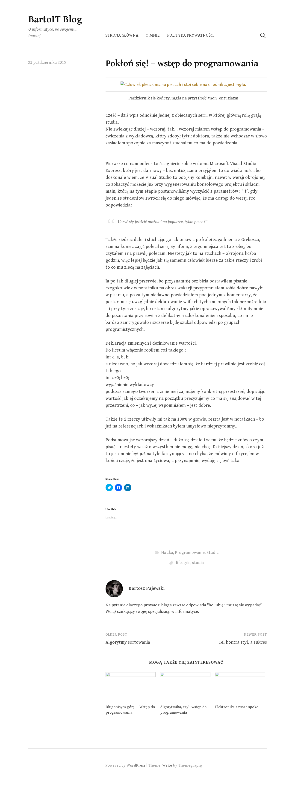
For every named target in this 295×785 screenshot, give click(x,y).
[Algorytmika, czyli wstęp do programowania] (185, 686)
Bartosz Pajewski (147, 588)
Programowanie (190, 552)
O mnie (153, 35)
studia (198, 562)
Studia (212, 552)
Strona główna (121, 35)
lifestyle (183, 562)
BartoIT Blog (55, 19)
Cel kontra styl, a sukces (242, 642)
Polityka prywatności (191, 35)
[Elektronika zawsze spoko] (240, 686)
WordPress (136, 765)
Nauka (167, 552)
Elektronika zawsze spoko (236, 707)
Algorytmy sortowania (128, 642)
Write (167, 765)
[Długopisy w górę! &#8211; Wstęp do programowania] (131, 686)
